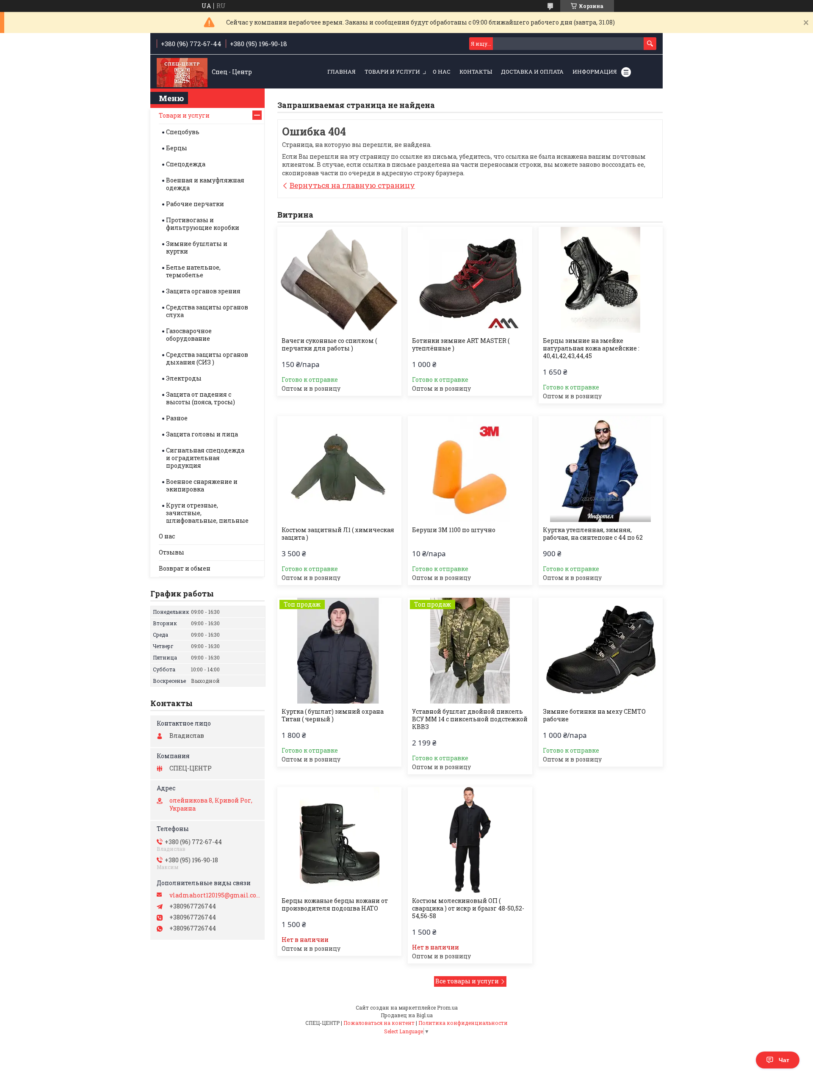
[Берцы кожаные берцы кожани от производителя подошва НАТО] (339, 840)
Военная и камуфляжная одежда (205, 184)
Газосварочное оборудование (189, 334)
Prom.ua (447, 1007)
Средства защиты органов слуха (207, 311)
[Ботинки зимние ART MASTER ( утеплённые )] (470, 280)
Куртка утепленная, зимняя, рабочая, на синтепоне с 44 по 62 (593, 533)
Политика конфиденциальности (463, 1022)
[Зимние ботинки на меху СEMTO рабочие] (601, 651)
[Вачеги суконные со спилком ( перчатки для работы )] (339, 280)
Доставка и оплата (532, 71)
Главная (341, 71)
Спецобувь (182, 132)
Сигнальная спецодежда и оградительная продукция (205, 457)
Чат (784, 1060)
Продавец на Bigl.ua (407, 1015)
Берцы (176, 148)
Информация (594, 71)
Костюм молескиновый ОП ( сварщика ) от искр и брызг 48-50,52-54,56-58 (468, 908)
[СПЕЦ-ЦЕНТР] (182, 72)
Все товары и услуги (467, 981)
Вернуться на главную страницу (352, 185)
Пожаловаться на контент (379, 1022)
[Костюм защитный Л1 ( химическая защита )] (339, 469)
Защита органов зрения (203, 291)
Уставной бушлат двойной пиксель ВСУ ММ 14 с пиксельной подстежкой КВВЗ (470, 719)
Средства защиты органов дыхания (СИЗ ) (207, 358)
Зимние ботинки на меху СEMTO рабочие (594, 715)
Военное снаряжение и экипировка (202, 485)
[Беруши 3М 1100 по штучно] (470, 469)
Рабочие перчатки (195, 204)
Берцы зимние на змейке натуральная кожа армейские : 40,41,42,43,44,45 (591, 348)
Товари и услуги (392, 71)
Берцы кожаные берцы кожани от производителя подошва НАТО (335, 904)
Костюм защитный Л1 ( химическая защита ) (338, 533)
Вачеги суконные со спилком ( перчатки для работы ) (329, 344)
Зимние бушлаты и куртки (196, 247)
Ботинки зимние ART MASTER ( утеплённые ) (460, 344)
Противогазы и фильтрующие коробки (202, 224)
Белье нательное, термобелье (193, 271)
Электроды (184, 378)
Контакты (475, 71)
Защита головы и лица (202, 434)
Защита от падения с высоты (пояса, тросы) (200, 398)
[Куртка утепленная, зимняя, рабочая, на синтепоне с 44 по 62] (601, 469)
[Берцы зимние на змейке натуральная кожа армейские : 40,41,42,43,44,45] (601, 280)
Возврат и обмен (184, 568)
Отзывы (171, 552)
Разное (177, 418)
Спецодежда (185, 164)
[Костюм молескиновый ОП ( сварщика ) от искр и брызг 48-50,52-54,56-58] (470, 840)
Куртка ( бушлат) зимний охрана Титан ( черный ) (333, 715)
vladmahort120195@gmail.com (214, 895)
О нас (442, 71)
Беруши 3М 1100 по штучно (453, 530)
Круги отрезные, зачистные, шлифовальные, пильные (207, 512)
